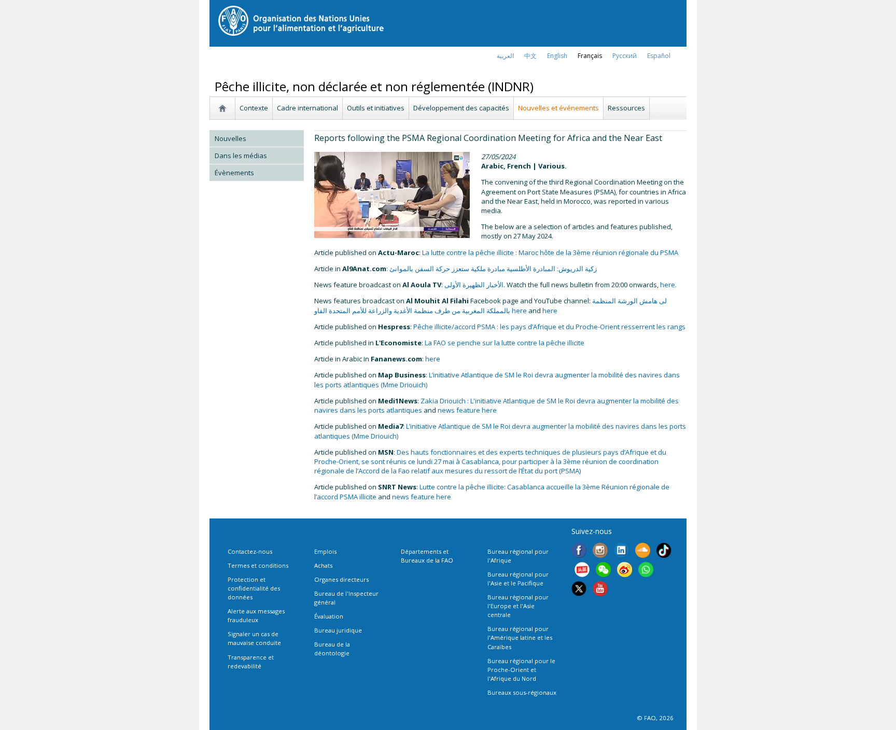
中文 (530, 55)
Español (658, 55)
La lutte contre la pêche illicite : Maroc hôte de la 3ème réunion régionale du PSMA (550, 252)
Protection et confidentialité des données (254, 588)
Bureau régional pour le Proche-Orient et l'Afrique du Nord (521, 669)
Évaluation (328, 616)
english (557, 55)
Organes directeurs (341, 579)
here (519, 310)
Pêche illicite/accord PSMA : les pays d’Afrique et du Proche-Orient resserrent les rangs (549, 326)
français (590, 55)
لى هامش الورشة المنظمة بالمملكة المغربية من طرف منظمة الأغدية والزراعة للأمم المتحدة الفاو (490, 305)
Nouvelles (230, 138)
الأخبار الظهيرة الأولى (473, 284)
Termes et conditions (258, 565)
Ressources (626, 108)
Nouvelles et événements (558, 108)
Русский (624, 55)
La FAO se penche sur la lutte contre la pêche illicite (504, 342)
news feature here (467, 410)
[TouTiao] (582, 570)
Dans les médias (241, 155)
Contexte (254, 108)
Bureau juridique (338, 630)
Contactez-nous (250, 551)
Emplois (325, 551)
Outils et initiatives (375, 108)
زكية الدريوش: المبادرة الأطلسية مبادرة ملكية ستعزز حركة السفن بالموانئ (493, 268)
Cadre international (307, 108)
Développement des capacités (461, 108)
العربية (505, 55)
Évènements (234, 172)
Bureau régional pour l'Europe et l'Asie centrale (518, 606)
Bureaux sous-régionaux (521, 692)
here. (668, 284)
